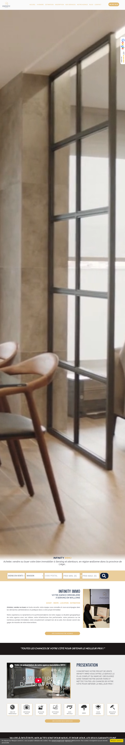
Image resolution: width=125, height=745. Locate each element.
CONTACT (98, 4)
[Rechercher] (104, 576)
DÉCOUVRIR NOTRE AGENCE (62, 633)
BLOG (91, 4)
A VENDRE (40, 4)
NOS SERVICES (70, 4)
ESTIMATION (49, 4)
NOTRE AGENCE (82, 4)
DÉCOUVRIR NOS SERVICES (62, 721)
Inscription (59, 4)
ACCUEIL (32, 4)
